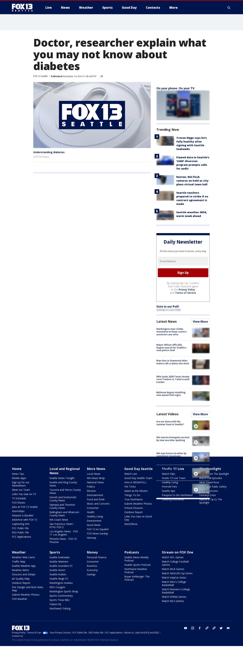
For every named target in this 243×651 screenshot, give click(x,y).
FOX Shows (18, 502)
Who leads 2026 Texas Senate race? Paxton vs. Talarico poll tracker (172, 379)
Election (91, 491)
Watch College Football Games (175, 563)
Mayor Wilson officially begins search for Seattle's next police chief (171, 347)
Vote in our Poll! (167, 306)
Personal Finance (97, 557)
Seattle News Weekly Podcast (136, 559)
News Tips (18, 473)
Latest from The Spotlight (214, 473)
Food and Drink (96, 499)
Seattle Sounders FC (61, 565)
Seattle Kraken (57, 574)
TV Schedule (19, 498)
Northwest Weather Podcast (135, 570)
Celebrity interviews (173, 499)
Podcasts (131, 552)
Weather (19, 552)
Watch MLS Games (173, 601)
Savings (91, 574)
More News (96, 469)
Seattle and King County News (63, 484)
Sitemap (91, 537)
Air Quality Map (21, 578)
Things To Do (132, 495)
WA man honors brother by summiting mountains (171, 455)
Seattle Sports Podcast (137, 564)
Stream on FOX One (177, 552)
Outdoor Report (133, 512)
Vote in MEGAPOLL (135, 482)
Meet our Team (21, 489)
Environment (94, 520)
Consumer (93, 508)
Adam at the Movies (136, 491)
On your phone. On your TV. (175, 88)
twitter (221, 628)
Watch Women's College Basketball (176, 591)
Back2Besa (130, 524)
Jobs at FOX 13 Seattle (25, 507)
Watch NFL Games (173, 557)
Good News (94, 525)
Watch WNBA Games (174, 596)
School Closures (133, 508)
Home (17, 469)
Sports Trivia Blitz (59, 600)
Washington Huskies (61, 583)
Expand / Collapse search (229, 7)
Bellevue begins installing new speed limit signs (171, 394)
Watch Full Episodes (210, 478)
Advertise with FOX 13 (24, 519)
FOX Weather (19, 599)
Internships (18, 511)
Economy (92, 570)
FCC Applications (21, 536)
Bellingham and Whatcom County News (64, 513)
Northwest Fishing (59, 608)
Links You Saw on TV (24, 494)
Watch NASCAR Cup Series (177, 573)
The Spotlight (210, 469)
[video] (201, 425)
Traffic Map (18, 561)
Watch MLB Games (173, 569)
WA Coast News (58, 519)
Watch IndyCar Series (174, 577)
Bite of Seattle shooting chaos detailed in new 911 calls (171, 487)
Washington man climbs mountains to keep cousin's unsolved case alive (171, 331)
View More (200, 322)
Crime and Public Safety (212, 486)
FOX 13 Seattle (40, 76)
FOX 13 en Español (98, 529)
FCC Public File (20, 528)
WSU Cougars (57, 587)
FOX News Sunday (97, 533)
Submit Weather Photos (138, 503)
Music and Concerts (98, 503)
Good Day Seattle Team (138, 478)
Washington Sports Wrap (63, 591)
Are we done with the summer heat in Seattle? (170, 423)
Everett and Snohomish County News (62, 499)
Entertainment (95, 495)
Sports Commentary (61, 595)
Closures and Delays (23, 574)
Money (92, 552)
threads (214, 628)
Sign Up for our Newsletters (20, 484)
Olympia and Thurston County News (62, 506)
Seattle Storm (57, 570)
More (173, 8)
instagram (193, 628)
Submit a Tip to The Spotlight (210, 501)
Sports (54, 552)
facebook (200, 628)
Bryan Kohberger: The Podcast (137, 578)
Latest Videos (167, 414)
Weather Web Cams (23, 557)
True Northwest (133, 499)
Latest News (166, 321)
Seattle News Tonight (61, 478)
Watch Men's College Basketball (174, 583)
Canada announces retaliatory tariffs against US (172, 470)
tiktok (207, 628)
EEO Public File (20, 532)
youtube (185, 628)
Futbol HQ (55, 604)
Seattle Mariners (58, 561)
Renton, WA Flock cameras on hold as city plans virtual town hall (192, 180)
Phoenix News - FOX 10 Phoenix (63, 540)
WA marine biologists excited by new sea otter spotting (172, 439)
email (228, 628)
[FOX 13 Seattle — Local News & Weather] (23, 7)
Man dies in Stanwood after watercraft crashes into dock (172, 362)
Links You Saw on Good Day (138, 518)
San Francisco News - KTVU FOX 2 (61, 525)
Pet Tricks (130, 486)
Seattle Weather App (24, 565)
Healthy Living (95, 516)
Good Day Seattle (138, 469)
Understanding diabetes (49, 152)
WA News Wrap (96, 478)
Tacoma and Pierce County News (65, 491)
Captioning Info (21, 524)
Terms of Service (185, 292)
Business (92, 565)
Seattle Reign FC (58, 578)
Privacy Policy (187, 289)
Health (90, 512)
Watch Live (130, 473)
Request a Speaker (22, 515)
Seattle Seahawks (59, 557)
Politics (91, 486)
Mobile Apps (19, 478)
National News (95, 482)
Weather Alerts (20, 570)
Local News (93, 473)
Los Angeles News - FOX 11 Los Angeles (63, 533)
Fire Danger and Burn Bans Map (27, 588)
